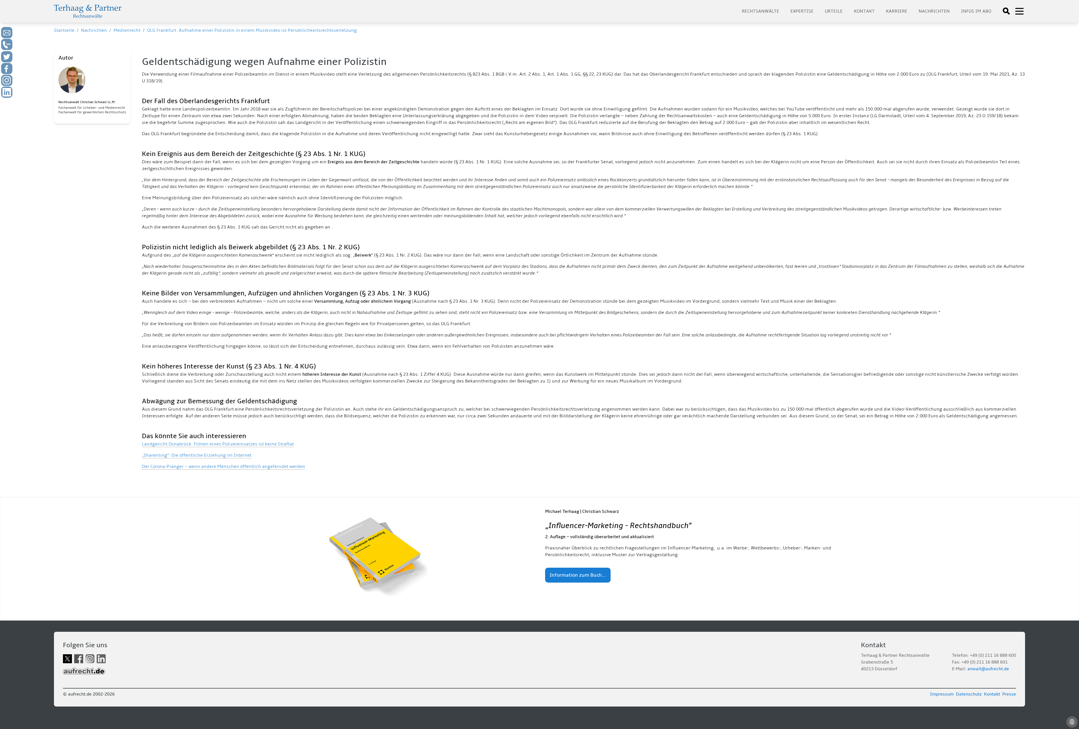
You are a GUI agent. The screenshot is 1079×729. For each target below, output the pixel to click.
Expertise (801, 11)
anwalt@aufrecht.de (988, 669)
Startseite (64, 30)
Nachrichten (934, 11)
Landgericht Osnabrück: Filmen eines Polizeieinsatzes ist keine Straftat (218, 444)
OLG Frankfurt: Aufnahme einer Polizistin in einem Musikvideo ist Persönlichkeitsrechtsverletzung (252, 30)
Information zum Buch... (578, 575)
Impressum (942, 694)
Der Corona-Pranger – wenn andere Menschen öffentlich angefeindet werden (223, 466)
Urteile (834, 11)
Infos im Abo (976, 11)
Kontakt (864, 11)
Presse (1009, 694)
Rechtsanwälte (760, 11)
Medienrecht (127, 30)
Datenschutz (969, 694)
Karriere (896, 11)
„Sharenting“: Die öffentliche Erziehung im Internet (196, 455)
